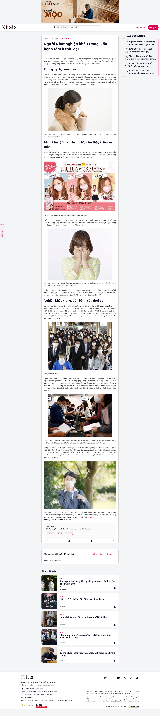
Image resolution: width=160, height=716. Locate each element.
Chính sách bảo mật (48, 700)
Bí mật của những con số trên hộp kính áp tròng (140, 64)
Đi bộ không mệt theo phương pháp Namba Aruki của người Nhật (141, 72)
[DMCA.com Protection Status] (133, 706)
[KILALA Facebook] (105, 678)
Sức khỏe (65, 38)
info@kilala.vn (28, 697)
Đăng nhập (140, 27)
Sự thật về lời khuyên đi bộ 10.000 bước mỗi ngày (141, 50)
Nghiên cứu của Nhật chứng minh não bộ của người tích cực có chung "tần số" (142, 43)
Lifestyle (54, 38)
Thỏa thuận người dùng (64, 700)
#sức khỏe (51, 534)
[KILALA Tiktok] (137, 678)
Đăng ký (153, 27)
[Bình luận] (46, 541)
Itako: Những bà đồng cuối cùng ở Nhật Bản (83, 617)
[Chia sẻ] (91, 541)
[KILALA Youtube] (118, 678)
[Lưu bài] (69, 541)
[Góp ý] (113, 541)
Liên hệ (23, 700)
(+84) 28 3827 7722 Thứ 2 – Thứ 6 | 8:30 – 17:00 (39, 694)
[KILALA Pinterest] (131, 678)
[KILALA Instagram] (124, 678)
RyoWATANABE (92, 517)
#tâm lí (59, 534)
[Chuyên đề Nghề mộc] (80, 11)
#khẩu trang (69, 534)
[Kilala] (9, 27)
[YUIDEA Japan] (27, 705)
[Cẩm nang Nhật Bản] (50, 677)
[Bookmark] (115, 588)
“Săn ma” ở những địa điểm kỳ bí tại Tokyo (82, 599)
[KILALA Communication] (41, 706)
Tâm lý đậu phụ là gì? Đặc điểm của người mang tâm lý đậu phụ (142, 57)
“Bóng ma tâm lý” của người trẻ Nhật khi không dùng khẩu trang (85, 636)
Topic (46, 38)
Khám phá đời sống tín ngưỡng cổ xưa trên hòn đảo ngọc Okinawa (87, 582)
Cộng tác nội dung (34, 700)
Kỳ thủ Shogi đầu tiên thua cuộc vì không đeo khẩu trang (87, 654)
